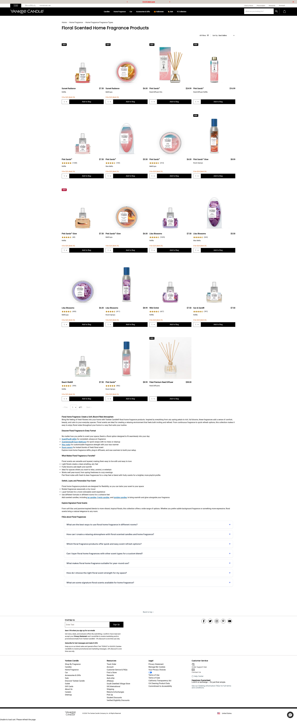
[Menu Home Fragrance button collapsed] (126, 11)
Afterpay (110, 681)
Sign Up (116, 624)
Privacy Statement (80, 636)
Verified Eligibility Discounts (118, 700)
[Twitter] (210, 621)
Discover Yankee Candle (75, 681)
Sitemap (68, 695)
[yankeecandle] (16, 5)
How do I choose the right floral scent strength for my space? (96, 573)
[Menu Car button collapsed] (133, 11)
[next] (170, 2)
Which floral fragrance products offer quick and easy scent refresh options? (104, 544)
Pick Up (110, 695)
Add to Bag (86, 102)
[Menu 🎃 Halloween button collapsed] (164, 11)
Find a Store (112, 672)
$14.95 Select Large (149, 2)
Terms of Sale (154, 678)
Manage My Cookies (156, 667)
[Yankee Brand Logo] (27, 11)
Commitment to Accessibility (160, 686)
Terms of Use (153, 675)
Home (64, 22)
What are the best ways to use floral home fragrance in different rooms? (102, 524)
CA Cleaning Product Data (159, 683)
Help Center (198, 676)
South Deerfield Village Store (118, 684)
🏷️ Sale (170, 12)
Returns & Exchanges (115, 692)
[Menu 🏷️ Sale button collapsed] (174, 11)
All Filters (203, 35)
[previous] (127, 2)
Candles (107, 12)
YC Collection (181, 12)
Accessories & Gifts (143, 12)
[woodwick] (30, 5)
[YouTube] (229, 621)
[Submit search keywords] (276, 11)
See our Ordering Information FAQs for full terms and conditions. (211, 687)
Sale (67, 678)
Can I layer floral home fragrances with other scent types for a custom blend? (104, 553)
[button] (290, 715)
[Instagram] (216, 621)
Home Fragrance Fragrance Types (99, 22)
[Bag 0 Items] (284, 12)
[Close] (293, 2)
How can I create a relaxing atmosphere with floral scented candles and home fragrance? (110, 534)
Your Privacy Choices (157, 670)
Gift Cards (69, 686)
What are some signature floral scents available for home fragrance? (100, 582)
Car (131, 12)
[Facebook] (203, 621)
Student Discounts (114, 697)
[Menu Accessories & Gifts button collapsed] (150, 11)
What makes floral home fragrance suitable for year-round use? (97, 563)
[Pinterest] (223, 621)
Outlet (67, 684)
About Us (68, 689)
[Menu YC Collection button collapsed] (187, 11)
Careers (68, 692)
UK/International (113, 686)
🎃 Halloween (159, 12)
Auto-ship (111, 678)
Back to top (147, 612)
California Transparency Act (159, 681)
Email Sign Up (70, 620)
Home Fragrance (120, 12)
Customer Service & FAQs (117, 670)
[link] (69, 163)
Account (110, 667)
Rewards (110, 675)
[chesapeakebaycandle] (45, 5)
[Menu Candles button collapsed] (110, 11)
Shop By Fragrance (73, 664)
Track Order (111, 664)
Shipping (110, 689)
